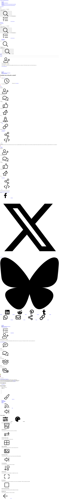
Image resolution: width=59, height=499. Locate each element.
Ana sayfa (3, 1)
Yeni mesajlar (3, 39)
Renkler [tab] (24, 421)
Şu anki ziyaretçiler (4, 5)
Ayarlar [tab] (11, 421)
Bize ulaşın (3, 400)
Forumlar (3, 2)
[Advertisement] (29, 68)
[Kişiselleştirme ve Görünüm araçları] (5, 21)
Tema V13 (13, 399)
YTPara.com (1, 22)
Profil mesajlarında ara (12, 5)
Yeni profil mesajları (8, 5)
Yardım (2, 402)
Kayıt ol (1, 56)
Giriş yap (3, 66)
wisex (1, 86)
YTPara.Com (3, 384)
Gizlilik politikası (3, 401)
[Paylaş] (7, 183)
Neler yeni (3, 3)
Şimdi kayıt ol (5, 66)
